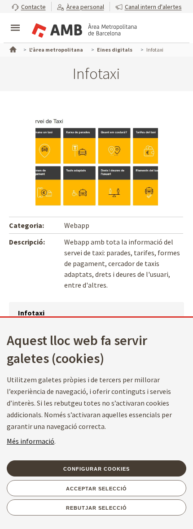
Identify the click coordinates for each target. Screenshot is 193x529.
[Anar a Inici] (12, 48)
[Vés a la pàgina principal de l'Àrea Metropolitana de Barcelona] (83, 28)
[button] (29, 6)
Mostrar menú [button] (15, 20)
